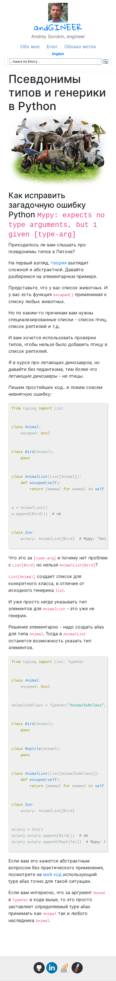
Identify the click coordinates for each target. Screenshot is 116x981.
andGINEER (58, 27)
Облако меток (80, 46)
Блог (52, 46)
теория (59, 263)
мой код (52, 874)
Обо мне (30, 46)
